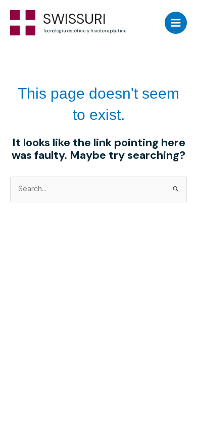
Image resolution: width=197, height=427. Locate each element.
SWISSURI (74, 19)
